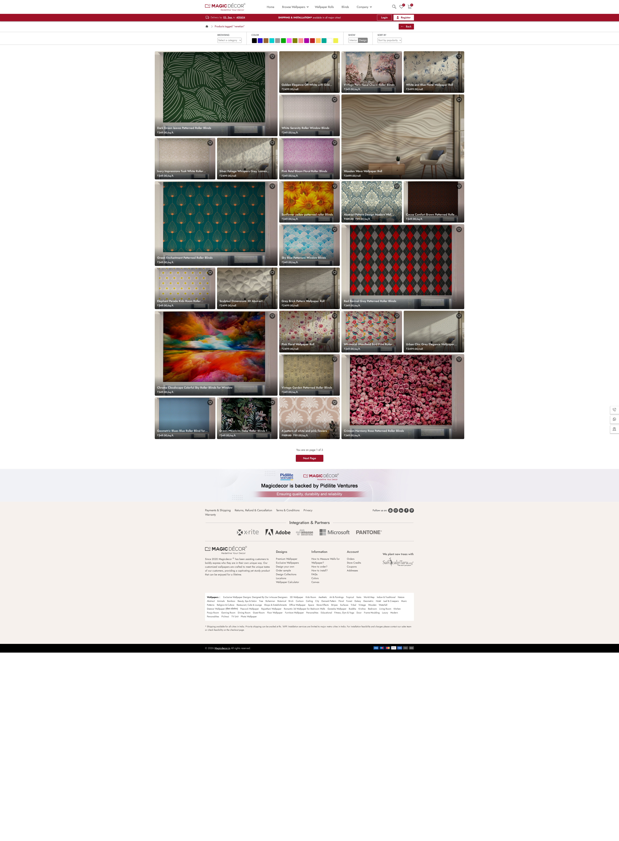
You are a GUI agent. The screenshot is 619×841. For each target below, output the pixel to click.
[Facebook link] (406, 510)
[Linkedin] (401, 510)
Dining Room (244, 612)
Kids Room (311, 597)
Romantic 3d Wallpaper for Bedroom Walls (304, 608)
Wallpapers (212, 597)
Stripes (334, 604)
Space (311, 604)
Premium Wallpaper (286, 559)
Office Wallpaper (297, 604)
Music (404, 601)
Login (384, 17)
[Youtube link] (390, 510)
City (317, 601)
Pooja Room (213, 612)
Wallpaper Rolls (324, 7)
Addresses (352, 570)
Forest (349, 601)
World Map (369, 597)
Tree (261, 601)
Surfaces (344, 604)
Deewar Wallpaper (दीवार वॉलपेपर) (222, 608)
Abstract (211, 601)
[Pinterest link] (411, 510)
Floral (341, 601)
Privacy (308, 510)
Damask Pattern (328, 601)
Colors (315, 578)
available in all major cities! (309, 17)
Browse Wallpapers (293, 7)
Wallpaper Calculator (287, 582)
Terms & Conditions (288, 510)
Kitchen (397, 608)
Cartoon (300, 601)
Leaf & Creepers (391, 601)
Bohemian (270, 601)
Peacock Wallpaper (249, 608)
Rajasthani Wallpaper (271, 608)
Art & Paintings (336, 597)
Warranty (210, 515)
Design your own (285, 566)
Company (362, 7)
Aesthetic (323, 597)
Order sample (283, 570)
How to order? (319, 566)
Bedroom (372, 608)
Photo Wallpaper (249, 616)
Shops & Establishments (275, 604)
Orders (350, 559)
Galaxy (357, 601)
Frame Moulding (372, 612)
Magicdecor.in (222, 648)
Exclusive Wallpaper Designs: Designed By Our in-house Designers (255, 597)
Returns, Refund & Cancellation (253, 510)
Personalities (312, 612)
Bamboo (231, 601)
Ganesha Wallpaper (337, 608)
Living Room (385, 608)
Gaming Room (228, 612)
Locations (281, 578)
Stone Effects (322, 604)
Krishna (362, 608)
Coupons (352, 566)
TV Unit (234, 616)
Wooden (372, 604)
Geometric (368, 601)
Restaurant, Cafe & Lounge (249, 604)
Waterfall (383, 604)
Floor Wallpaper (275, 612)
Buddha (352, 608)
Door (359, 612)
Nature (401, 597)
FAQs (314, 574)
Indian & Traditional (386, 597)
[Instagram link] (395, 510)
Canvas (315, 582)
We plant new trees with (398, 554)
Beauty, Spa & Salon (247, 601)
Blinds (345, 7)
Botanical (281, 601)
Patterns (210, 604)
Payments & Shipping (218, 510)
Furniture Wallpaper (294, 612)
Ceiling (309, 601)
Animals (221, 601)
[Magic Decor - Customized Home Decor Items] (225, 7)
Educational (326, 612)
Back (408, 26)
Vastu (358, 597)
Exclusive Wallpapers (287, 563)
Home (270, 7)
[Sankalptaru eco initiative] (398, 562)
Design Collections (286, 574)
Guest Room (259, 612)
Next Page (309, 458)
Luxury (385, 612)
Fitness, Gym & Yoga (344, 612)
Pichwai (225, 616)
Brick (291, 601)
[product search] (394, 7)
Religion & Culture (225, 604)
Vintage (362, 604)
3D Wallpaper (296, 597)
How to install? (319, 570)
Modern (394, 612)
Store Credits (354, 563)
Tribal (353, 604)
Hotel (378, 601)
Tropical (350, 597)
